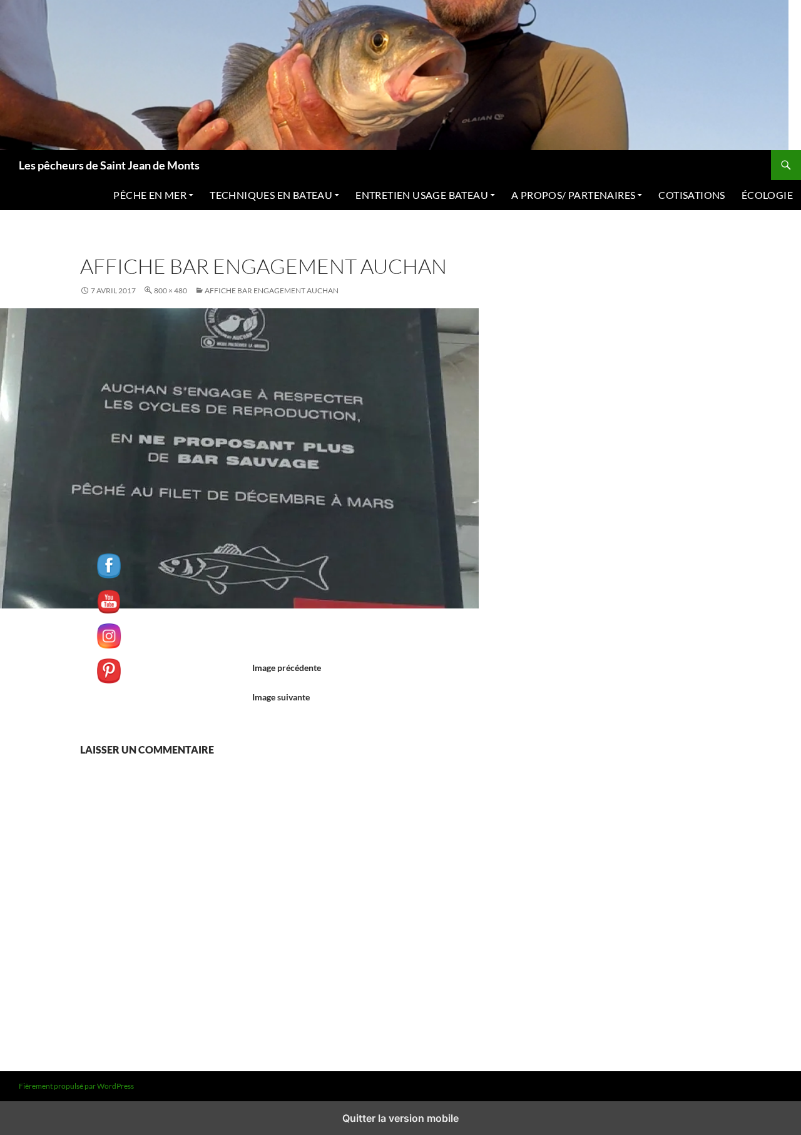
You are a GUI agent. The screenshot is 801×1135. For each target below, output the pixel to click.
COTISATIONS (691, 195)
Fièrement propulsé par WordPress (76, 1086)
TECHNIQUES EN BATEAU (271, 195)
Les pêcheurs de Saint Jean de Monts (109, 165)
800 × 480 (170, 290)
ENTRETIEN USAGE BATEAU (421, 195)
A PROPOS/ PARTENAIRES (573, 195)
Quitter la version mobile (400, 1118)
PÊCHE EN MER (149, 195)
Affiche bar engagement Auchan (272, 290)
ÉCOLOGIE (767, 195)
